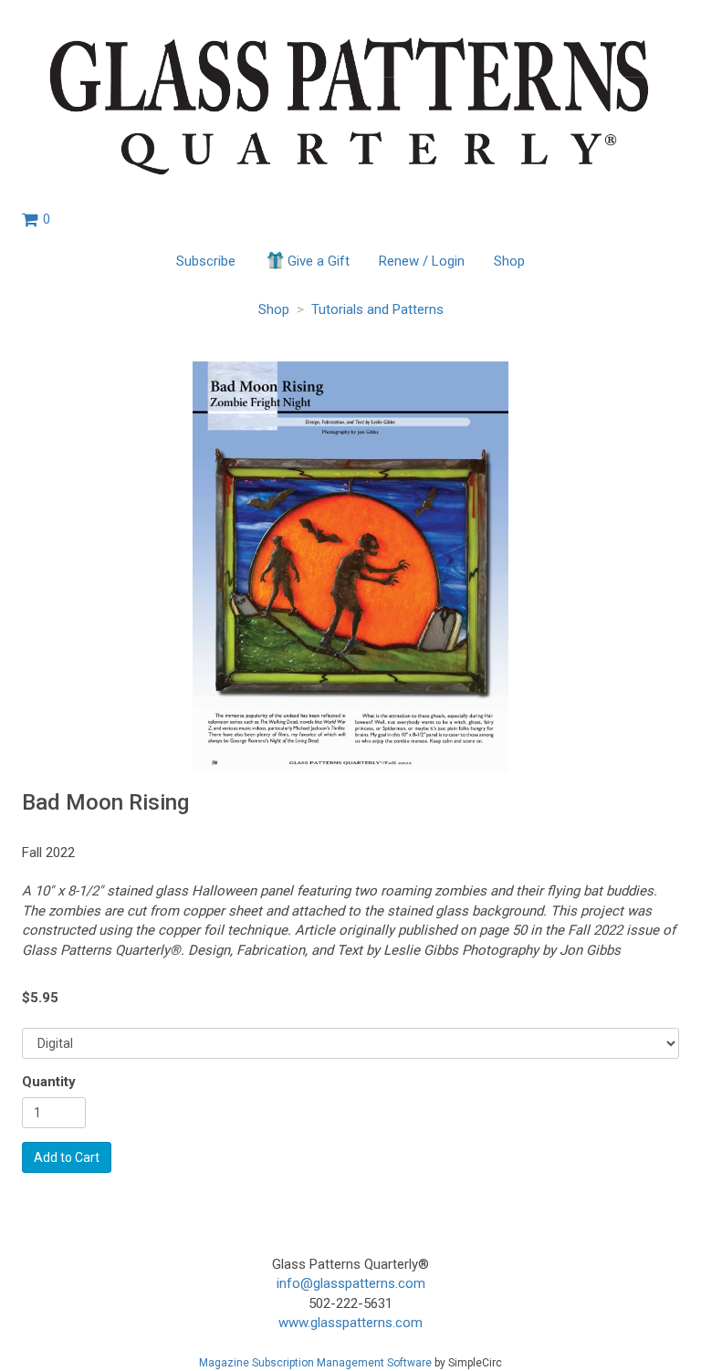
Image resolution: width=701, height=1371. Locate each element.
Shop (509, 261)
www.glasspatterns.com (350, 1322)
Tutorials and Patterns (377, 309)
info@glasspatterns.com (351, 1283)
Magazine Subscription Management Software (315, 1362)
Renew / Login (422, 261)
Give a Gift (319, 261)
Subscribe (205, 261)
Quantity (49, 1081)
